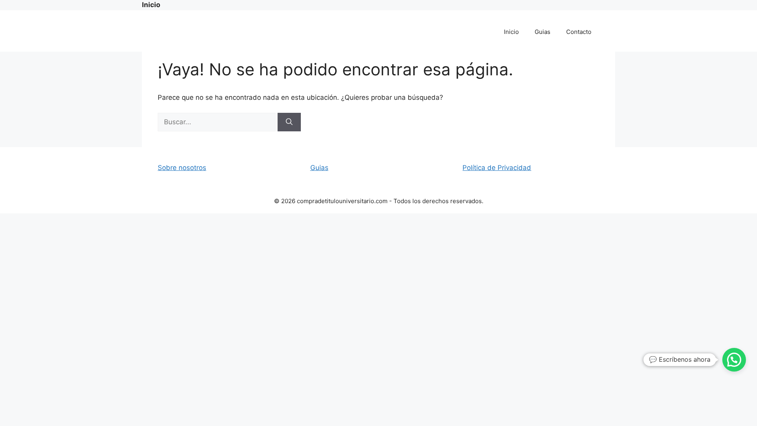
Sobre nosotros (182, 168)
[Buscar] (289, 122)
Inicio (511, 32)
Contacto (578, 32)
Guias (542, 32)
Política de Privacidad (496, 168)
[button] (734, 360)
